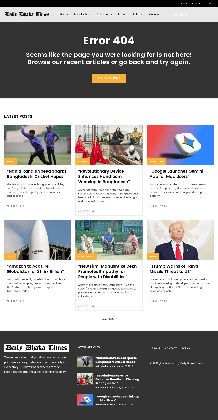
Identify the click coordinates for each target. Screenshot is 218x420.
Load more (108, 318)
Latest (10, 256)
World (153, 256)
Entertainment (86, 256)
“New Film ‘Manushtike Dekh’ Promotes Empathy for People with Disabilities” (108, 271)
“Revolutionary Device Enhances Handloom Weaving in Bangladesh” (104, 176)
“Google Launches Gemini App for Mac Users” (176, 173)
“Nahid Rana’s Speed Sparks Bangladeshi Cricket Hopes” (36, 173)
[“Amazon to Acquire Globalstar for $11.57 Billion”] (37, 240)
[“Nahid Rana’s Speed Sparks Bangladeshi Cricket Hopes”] (37, 145)
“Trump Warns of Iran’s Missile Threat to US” (174, 268)
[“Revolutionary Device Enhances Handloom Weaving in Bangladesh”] (109, 145)
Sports (10, 161)
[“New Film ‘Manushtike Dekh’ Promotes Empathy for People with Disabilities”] (109, 240)
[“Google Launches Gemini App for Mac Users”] (180, 145)
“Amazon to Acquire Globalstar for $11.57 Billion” (35, 268)
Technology (156, 161)
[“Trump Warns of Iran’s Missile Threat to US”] (180, 240)
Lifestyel (82, 161)
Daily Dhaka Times (105, 366)
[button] (181, 15)
